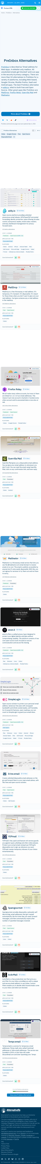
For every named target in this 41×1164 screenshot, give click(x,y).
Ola (14, 1119)
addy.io (6, 87)
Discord (23, 1133)
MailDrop (5, 92)
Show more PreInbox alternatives (20, 1095)
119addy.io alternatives (8, 229)
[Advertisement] (20, 35)
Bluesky (17, 1135)
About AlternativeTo (7, 1150)
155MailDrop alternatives (9, 303)
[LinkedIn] (23, 1159)
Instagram (29, 1135)
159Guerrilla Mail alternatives (10, 472)
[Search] (35, 2)
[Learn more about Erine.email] (4, 774)
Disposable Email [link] (6, 137)
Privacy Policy (5, 1146)
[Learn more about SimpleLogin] (4, 699)
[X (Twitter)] (5, 1159)
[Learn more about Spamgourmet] (4, 908)
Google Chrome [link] (11, 134)
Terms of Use (5, 1144)
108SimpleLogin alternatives (10, 715)
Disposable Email (7, 241)
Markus (20, 1119)
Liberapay (9, 1139)
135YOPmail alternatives (9, 855)
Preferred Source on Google (9, 1154)
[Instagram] (19, 1159)
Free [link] (19, 134)
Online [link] (3, 134)
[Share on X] (7, 120)
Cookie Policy (5, 1148)
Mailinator (5, 95)
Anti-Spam (6, 727)
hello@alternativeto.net (8, 1133)
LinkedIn (3, 1137)
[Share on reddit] (11, 120)
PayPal (16, 1139)
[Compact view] (35, 130)
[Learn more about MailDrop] (4, 287)
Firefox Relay (15, 92)
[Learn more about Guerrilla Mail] (4, 458)
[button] (20, 210)
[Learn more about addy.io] (4, 211)
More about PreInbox (19, 114)
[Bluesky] (12, 1159)
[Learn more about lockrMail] (4, 975)
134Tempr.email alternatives (9, 1058)
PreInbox (5, 67)
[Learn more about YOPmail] (4, 836)
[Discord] (2, 1159)
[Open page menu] (39, 3)
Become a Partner (6, 1152)
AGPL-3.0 (20, 235)
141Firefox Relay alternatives (10, 405)
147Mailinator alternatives (9, 576)
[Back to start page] (3, 2)
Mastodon (11, 1135)
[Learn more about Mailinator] (4, 558)
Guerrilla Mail (27, 92)
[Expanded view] (33, 130)
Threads (23, 1135)
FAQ (2, 1141)
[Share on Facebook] (3, 120)
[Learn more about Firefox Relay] (4, 389)
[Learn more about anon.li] (4, 630)
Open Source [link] (26, 134)
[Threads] (16, 1159)
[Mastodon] (9, 1159)
